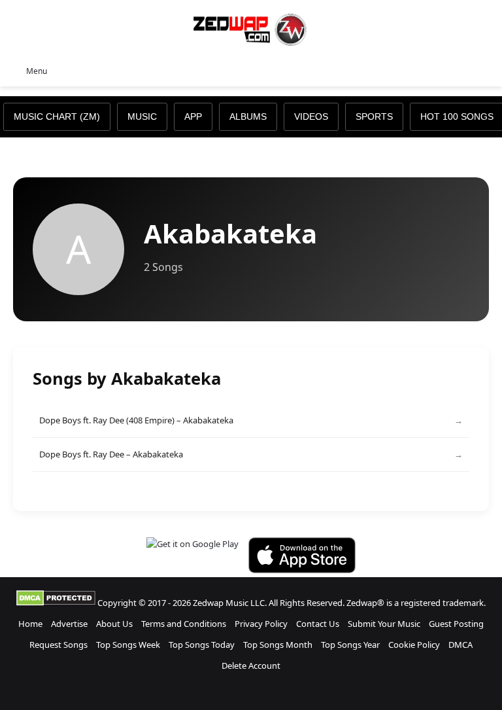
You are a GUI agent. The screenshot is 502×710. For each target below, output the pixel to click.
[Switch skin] (462, 70)
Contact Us (317, 624)
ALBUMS (248, 116)
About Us (114, 624)
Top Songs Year (350, 644)
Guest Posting (456, 624)
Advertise (69, 624)
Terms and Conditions (183, 624)
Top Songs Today (202, 644)
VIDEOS (311, 116)
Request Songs (58, 644)
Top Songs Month (277, 644)
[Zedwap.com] (251, 28)
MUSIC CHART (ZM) (57, 116)
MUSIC (142, 116)
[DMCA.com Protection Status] (55, 603)
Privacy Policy (261, 624)
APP (193, 116)
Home (30, 624)
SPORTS (374, 116)
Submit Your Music (384, 624)
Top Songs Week (128, 644)
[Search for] (485, 70)
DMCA (460, 644)
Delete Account (251, 665)
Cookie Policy (414, 644)
